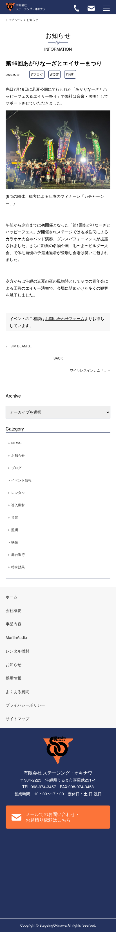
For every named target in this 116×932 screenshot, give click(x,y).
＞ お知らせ (16, 455)
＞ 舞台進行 (16, 554)
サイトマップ (17, 718)
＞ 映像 (12, 542)
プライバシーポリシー (25, 705)
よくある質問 (17, 691)
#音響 (54, 74)
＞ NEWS (14, 442)
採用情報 (13, 678)
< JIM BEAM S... (19, 345)
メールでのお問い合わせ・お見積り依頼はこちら (53, 817)
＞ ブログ (14, 467)
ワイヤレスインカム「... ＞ (90, 370)
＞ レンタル (16, 492)
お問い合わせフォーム (64, 318)
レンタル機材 (17, 651)
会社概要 (13, 610)
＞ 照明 (12, 529)
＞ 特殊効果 (16, 566)
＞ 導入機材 (16, 504)
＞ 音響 (12, 517)
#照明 (70, 74)
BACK (58, 358)
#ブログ (37, 74)
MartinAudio (16, 637)
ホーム (11, 597)
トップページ (14, 20)
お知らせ (13, 664)
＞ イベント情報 (19, 480)
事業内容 (13, 624)
